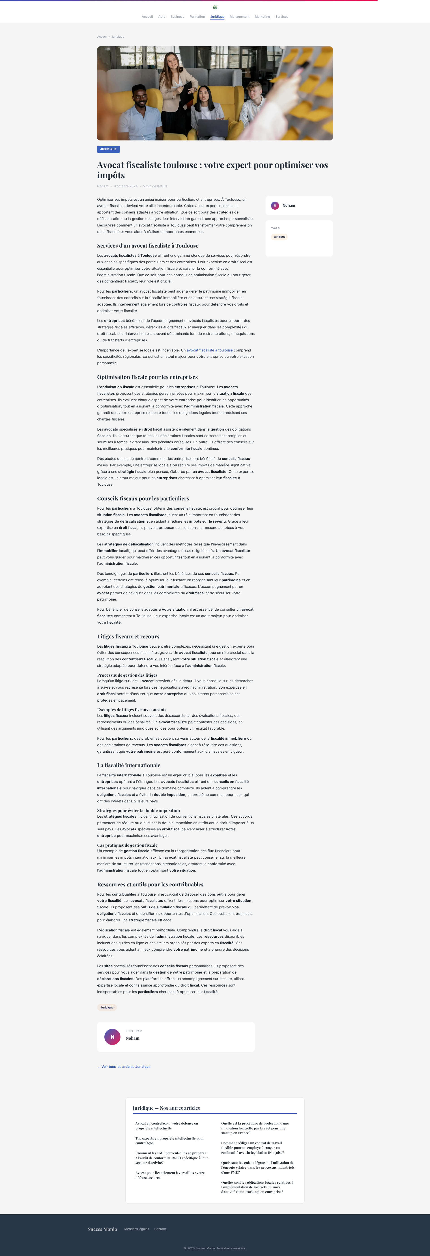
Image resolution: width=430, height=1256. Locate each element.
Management (239, 16)
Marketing (262, 16)
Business (177, 16)
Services (281, 16)
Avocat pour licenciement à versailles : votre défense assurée (170, 1175)
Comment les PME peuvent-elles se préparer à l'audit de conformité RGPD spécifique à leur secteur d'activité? (171, 1158)
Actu (161, 16)
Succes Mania (102, 1229)
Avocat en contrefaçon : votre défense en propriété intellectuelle (166, 1125)
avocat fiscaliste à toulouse (210, 350)
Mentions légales (136, 1229)
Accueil (147, 16)
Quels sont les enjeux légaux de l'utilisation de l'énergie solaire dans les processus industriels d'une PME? (258, 1167)
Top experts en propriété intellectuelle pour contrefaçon (169, 1140)
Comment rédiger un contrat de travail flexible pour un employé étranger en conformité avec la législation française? (252, 1148)
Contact (160, 1229)
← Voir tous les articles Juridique (123, 1066)
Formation (197, 16)
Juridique (217, 16)
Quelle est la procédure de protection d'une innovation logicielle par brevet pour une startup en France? (255, 1128)
